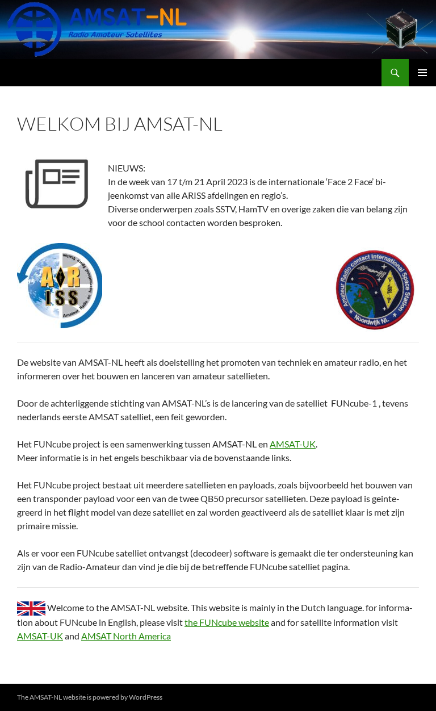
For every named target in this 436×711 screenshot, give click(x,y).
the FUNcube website (227, 622)
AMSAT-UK (293, 443)
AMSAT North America (126, 635)
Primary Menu (422, 72)
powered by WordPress (127, 697)
